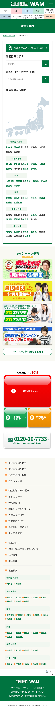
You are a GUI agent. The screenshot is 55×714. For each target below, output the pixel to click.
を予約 (38, 417)
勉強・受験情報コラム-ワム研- (23, 548)
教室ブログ (14, 542)
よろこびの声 (15, 496)
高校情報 (12, 554)
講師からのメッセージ (19, 508)
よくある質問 (15, 533)
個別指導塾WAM (9, 35)
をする (25, 391)
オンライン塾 (15, 481)
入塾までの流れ (16, 514)
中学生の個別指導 (17, 468)
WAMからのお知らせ (20, 692)
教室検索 (12, 570)
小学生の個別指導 (17, 462)
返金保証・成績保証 (18, 527)
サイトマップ (38, 692)
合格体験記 (14, 502)
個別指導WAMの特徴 (19, 490)
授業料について (16, 521)
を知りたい (14, 417)
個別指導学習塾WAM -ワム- (27, 681)
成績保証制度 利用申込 (35, 696)
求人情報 (12, 561)
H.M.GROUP (38, 688)
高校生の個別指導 (17, 475)
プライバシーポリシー (21, 688)
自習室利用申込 (16, 696)
